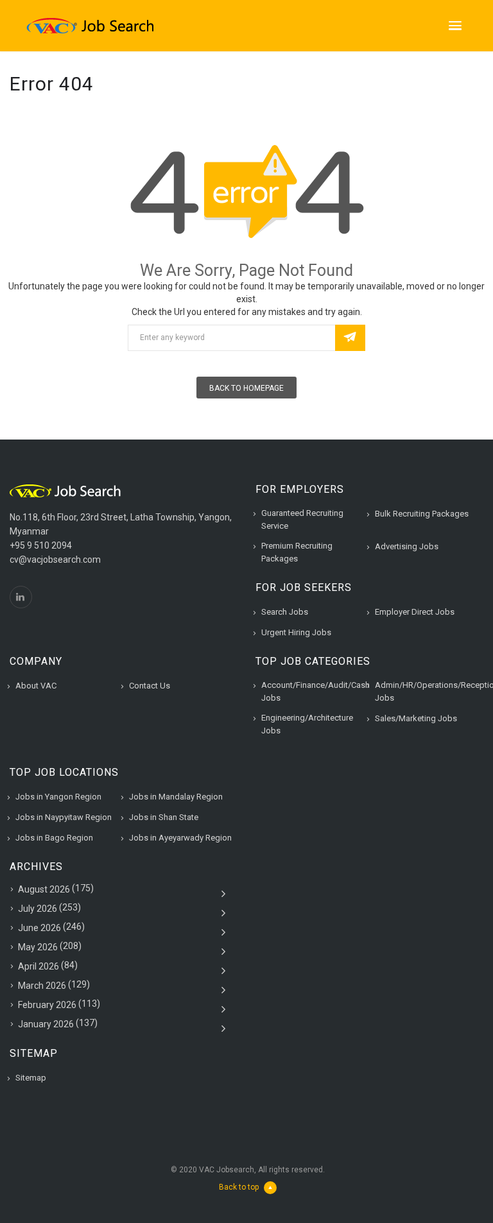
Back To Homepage (246, 388)
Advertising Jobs (406, 546)
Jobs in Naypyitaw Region (63, 817)
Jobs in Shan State (163, 817)
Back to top (239, 1187)
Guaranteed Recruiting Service (302, 519)
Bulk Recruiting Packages (422, 513)
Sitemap (30, 1077)
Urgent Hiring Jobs (296, 632)
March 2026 (42, 985)
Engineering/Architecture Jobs (307, 724)
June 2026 (39, 928)
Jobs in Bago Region (54, 837)
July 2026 (37, 908)
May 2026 (38, 947)
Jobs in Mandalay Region (176, 796)
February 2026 (47, 1005)
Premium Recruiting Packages (297, 552)
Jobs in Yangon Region (58, 796)
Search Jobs (284, 612)
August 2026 (44, 889)
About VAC (35, 685)
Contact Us (149, 685)
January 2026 (46, 1024)
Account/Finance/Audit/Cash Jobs (315, 691)
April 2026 (38, 966)
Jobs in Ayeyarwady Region (180, 837)
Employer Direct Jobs (414, 612)
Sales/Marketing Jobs (416, 718)
